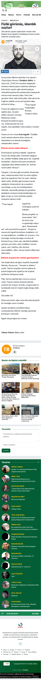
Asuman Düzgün (17, 534)
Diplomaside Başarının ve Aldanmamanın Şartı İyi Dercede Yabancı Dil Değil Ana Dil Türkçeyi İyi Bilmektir (24, 480)
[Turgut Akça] (6, 585)
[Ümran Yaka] (6, 527)
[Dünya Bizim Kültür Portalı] (21, 4)
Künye (26, 654)
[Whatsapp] (20, 643)
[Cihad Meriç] (6, 604)
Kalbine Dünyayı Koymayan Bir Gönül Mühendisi (28, 395)
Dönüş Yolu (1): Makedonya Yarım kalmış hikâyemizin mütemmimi (23, 519)
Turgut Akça (16, 582)
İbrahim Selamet (18, 497)
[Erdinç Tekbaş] (6, 469)
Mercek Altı (14, 20)
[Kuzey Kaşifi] (6, 508)
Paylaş (6, 71)
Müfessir (14, 596)
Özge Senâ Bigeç (18, 515)
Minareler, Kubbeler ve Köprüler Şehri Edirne (25, 586)
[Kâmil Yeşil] (6, 479)
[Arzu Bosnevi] (6, 565)
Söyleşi (11, 15)
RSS (7, 664)
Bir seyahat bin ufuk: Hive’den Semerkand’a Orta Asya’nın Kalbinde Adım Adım (24, 528)
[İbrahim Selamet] (6, 498)
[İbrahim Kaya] (6, 556)
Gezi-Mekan (32, 652)
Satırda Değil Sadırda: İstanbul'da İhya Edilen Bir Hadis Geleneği (30, 377)
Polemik (27, 15)
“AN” (13, 576)
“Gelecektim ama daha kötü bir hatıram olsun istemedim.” (22, 490)
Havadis (5, 654)
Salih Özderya (17, 574)
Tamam (35, 677)
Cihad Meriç (16, 601)
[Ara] (3, 11)
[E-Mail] (14, 352)
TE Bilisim (16, 348)
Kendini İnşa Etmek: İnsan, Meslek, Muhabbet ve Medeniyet (23, 605)
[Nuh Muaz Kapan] (6, 488)
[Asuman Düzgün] (6, 536)
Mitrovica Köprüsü (18, 499)
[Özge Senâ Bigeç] (6, 517)
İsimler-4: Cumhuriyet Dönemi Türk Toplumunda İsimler (24, 470)
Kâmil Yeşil (15, 476)
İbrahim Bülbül (17, 544)
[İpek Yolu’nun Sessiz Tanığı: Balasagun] (11, 369)
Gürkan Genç (16, 509)
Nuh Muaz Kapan (17, 486)
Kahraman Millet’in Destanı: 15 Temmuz (22, 557)
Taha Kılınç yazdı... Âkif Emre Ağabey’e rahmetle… (10, 417)
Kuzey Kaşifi (16, 506)
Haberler (4, 20)
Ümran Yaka (16, 524)
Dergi (23, 652)
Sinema (16, 652)
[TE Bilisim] (6, 349)
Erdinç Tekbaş (17, 467)
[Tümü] (38, 462)
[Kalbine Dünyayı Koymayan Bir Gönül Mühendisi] (30, 387)
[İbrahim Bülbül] (6, 546)
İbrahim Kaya (16, 553)
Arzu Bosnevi (16, 564)
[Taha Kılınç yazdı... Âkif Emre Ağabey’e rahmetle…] (11, 409)
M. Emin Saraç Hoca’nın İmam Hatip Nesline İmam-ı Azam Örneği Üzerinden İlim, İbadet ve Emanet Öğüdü (10, 397)
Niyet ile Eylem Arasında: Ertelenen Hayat (24, 538)
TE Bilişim (25, 670)
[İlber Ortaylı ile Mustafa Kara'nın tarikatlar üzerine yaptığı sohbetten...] (30, 409)
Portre (18, 15)
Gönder (6, 450)
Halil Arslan (16, 593)
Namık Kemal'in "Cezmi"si (21, 567)
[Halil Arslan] (6, 594)
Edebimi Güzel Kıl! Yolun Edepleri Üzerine (23, 547)
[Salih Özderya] (6, 575)
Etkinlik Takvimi (16, 654)
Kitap (3, 15)
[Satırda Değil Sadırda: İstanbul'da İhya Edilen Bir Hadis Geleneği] (30, 369)
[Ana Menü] (6, 11)
